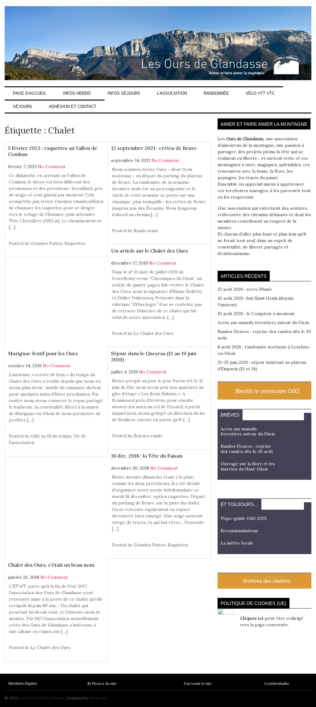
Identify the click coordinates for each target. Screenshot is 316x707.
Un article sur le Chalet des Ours (149, 251)
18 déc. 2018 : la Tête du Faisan (146, 456)
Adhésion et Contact (72, 106)
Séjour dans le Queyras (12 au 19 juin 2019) (153, 356)
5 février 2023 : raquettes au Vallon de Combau (52, 151)
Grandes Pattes (46, 243)
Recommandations (239, 530)
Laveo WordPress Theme (41, 698)
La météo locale (237, 543)
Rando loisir (146, 230)
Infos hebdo (77, 93)
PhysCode (97, 698)
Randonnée (216, 93)
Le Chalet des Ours (153, 333)
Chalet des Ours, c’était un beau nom (51, 565)
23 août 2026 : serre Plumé (245, 289)
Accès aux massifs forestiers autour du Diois (263, 322)
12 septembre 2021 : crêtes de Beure (154, 148)
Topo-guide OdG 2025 (244, 518)
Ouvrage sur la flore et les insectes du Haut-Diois (248, 466)
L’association (172, 93)
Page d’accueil (29, 93)
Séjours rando (148, 435)
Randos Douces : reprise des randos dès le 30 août (247, 448)
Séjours (22, 106)
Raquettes (74, 243)
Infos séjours (123, 93)
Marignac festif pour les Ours (43, 353)
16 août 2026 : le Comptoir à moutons (256, 313)
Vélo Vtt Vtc (260, 93)
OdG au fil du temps (51, 436)
